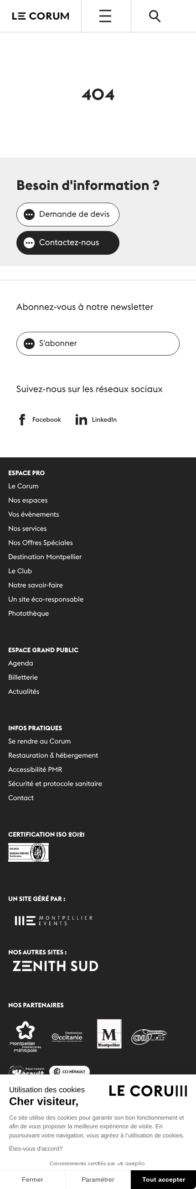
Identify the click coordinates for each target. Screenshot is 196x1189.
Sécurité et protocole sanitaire (55, 784)
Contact (21, 798)
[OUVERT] (106, 15)
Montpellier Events (40, 16)
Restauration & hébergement (53, 755)
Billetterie (23, 677)
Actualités (23, 691)
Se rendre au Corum (39, 741)
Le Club (20, 571)
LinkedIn (104, 419)
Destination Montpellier (45, 557)
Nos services (27, 528)
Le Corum (23, 486)
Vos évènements (33, 514)
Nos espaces (28, 500)
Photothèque (28, 613)
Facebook (46, 419)
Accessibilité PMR (35, 769)
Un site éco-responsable (45, 599)
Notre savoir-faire (35, 585)
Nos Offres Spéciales (40, 543)
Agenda (20, 663)
